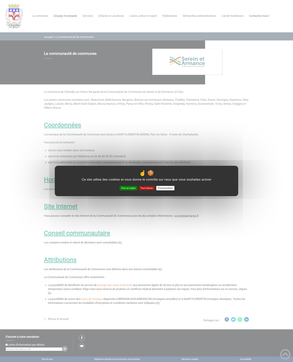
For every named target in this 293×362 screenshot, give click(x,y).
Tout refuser (146, 188)
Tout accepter (128, 188)
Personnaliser (165, 188)
